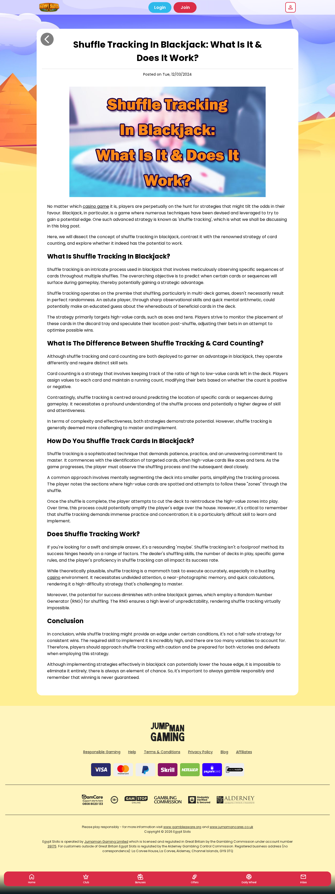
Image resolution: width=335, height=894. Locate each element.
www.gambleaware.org (182, 827)
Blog (224, 752)
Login (160, 7)
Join (185, 7)
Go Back (47, 39)
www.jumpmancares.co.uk (231, 827)
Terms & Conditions (162, 752)
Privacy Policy (200, 752)
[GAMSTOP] (136, 799)
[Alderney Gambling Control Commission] (236, 799)
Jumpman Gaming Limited (106, 841)
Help (132, 752)
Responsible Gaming (101, 752)
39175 (52, 846)
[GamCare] (92, 799)
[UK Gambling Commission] (167, 799)
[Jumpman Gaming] (167, 740)
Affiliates (244, 752)
